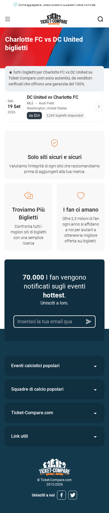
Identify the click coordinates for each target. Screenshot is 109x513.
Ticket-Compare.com (32, 412)
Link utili (19, 436)
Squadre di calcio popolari (37, 389)
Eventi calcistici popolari (35, 365)
